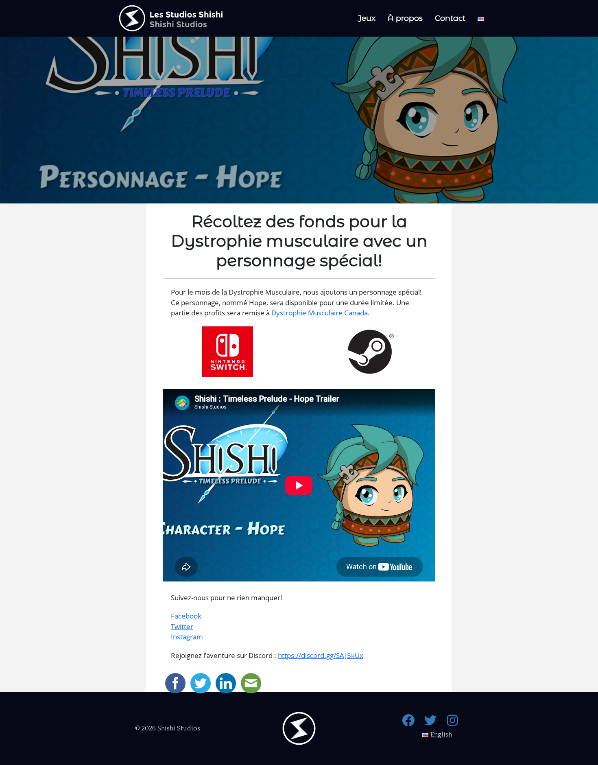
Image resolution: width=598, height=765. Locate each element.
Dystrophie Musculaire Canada (319, 312)
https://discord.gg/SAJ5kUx (320, 655)
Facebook (186, 616)
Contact (450, 18)
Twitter (182, 626)
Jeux (366, 18)
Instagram (187, 636)
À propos (405, 18)
